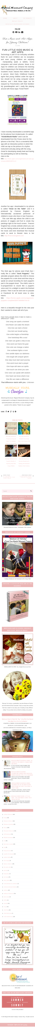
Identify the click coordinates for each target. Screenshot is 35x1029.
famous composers (8, 863)
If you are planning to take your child (9, 477)
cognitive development (9, 854)
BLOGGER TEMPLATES (14, 1025)
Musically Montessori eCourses (17, 24)
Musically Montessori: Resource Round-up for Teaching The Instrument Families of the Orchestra (24, 462)
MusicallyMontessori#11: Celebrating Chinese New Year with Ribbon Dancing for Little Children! (22, 773)
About (15, 18)
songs (5, 906)
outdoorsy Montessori (9, 893)
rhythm (5, 900)
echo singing (6, 860)
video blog (6, 910)
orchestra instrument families (10, 887)
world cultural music (8, 916)
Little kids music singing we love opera (26, 477)
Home (5, 18)
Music (5, 827)
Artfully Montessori (8, 814)
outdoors (6, 890)
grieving (5, 870)
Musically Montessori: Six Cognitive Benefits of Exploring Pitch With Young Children (11, 462)
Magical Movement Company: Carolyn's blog (15, 1016)
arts (4, 840)
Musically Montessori (8, 831)
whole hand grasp (8, 913)
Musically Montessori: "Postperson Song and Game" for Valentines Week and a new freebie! (11, 440)
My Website (27, 18)
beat (5, 847)
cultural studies (7, 857)
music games (6, 880)
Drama (5, 817)
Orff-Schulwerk (7, 834)
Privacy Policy (17, 21)
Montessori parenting (8, 824)
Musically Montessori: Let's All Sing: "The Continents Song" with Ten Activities (21, 797)
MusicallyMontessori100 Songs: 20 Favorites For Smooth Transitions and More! (21, 762)
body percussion (7, 850)
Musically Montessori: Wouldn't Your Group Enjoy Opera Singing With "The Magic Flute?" (24, 440)
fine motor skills (7, 867)
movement (6, 877)
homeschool (6, 873)
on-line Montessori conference (10, 883)
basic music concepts (8, 844)
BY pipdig (24, 1025)
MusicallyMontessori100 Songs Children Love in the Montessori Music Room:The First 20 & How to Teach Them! (21, 785)
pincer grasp (6, 896)
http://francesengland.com (14, 236)
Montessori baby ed (8, 821)
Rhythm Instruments (8, 837)
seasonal (5, 903)
